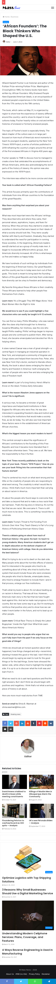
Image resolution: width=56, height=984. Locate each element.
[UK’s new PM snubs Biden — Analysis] (41, 811)
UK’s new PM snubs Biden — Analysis (40, 821)
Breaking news (15, 714)
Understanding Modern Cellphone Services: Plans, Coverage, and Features (24, 937)
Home (7, 17)
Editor (8, 42)
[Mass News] (11, 7)
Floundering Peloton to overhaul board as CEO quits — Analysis (13, 823)
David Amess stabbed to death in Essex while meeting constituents (14, 794)
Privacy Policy (34, 974)
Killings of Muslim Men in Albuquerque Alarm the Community (40, 794)
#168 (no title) (21, 974)
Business (14, 17)
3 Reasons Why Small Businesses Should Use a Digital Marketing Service (27, 891)
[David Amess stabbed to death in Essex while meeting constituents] (14, 782)
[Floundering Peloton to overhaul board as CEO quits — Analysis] (14, 811)
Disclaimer (46, 974)
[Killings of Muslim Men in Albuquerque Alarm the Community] (41, 782)
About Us (10, 974)
